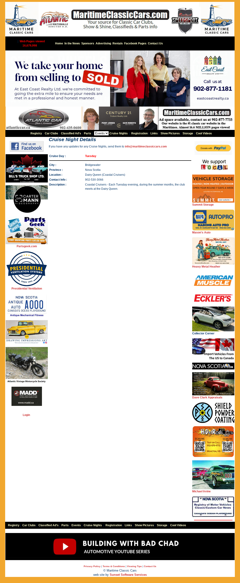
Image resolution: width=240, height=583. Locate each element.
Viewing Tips (134, 566)
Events (76, 525)
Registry (36, 133)
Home (59, 43)
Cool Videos (204, 133)
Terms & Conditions (114, 566)
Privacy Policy (92, 566)
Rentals (117, 43)
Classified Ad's (71, 133)
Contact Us (155, 43)
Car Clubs (51, 133)
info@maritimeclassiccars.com (146, 146)
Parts (87, 133)
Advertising (103, 43)
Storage (188, 133)
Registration (139, 133)
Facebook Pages (135, 43)
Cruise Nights (118, 133)
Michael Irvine (201, 491)
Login (26, 415)
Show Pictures (170, 133)
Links (154, 133)
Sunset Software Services (128, 574)
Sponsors (87, 43)
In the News (72, 43)
